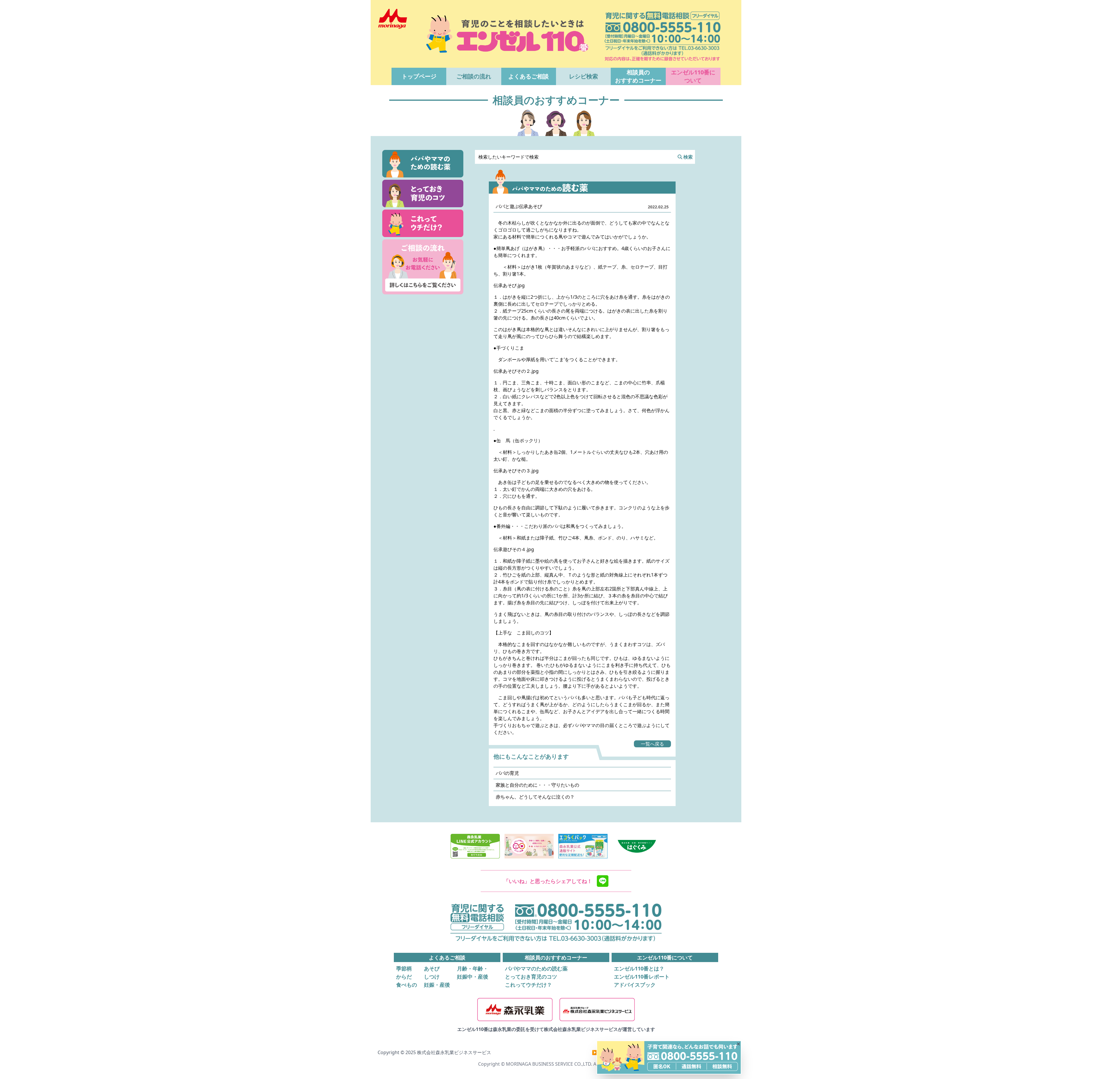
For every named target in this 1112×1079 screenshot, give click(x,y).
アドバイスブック (635, 984)
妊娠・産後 (437, 984)
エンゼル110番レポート (642, 976)
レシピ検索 (583, 76)
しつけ (432, 976)
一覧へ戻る (652, 744)
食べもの (406, 984)
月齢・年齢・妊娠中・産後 (472, 972)
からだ (404, 976)
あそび (432, 968)
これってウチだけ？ (528, 984)
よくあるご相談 (528, 76)
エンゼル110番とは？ (639, 968)
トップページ (419, 76)
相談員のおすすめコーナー (638, 76)
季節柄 (404, 968)
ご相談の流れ (473, 76)
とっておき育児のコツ (531, 976)
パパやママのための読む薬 (536, 968)
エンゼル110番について (693, 76)
